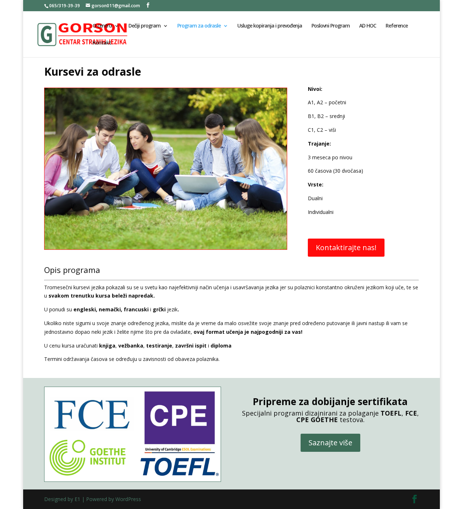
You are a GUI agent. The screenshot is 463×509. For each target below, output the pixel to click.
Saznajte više (330, 442)
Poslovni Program (330, 26)
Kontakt (102, 43)
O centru (102, 26)
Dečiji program (144, 26)
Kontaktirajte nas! (346, 247)
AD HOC (367, 26)
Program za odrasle (199, 26)
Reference (397, 26)
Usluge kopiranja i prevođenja (269, 26)
